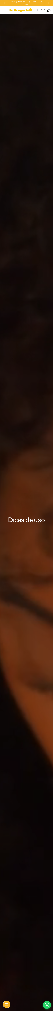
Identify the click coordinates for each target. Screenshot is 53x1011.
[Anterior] (4, 3)
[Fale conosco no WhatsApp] (47, 1005)
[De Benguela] (20, 10)
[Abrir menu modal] (4, 10)
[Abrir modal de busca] (37, 10)
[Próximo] (49, 3)
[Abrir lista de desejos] (43, 10)
